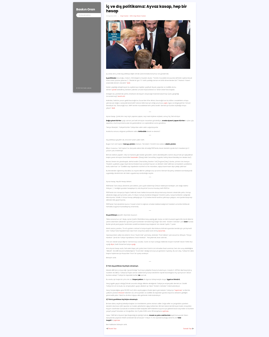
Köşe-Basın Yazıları (139, 16)
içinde (114, 90)
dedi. (128, 83)
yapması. (117, 320)
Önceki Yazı (112, 328)
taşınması (178, 290)
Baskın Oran (85, 9)
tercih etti (121, 96)
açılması (165, 311)
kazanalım (134, 157)
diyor (112, 244)
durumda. (161, 231)
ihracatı (121, 293)
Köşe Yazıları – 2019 (126, 16)
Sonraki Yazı (187, 328)
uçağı (133, 244)
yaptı (165, 103)
